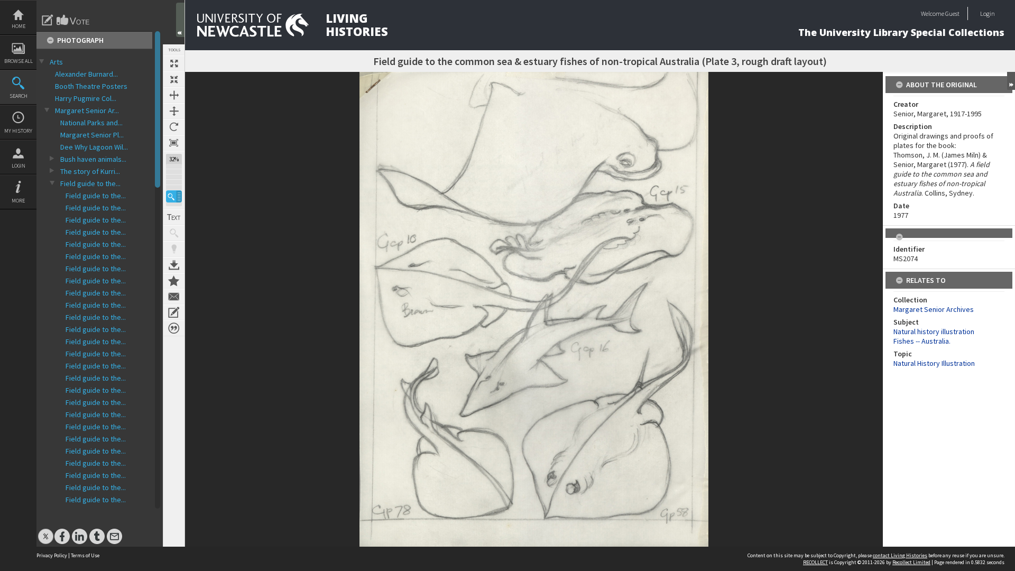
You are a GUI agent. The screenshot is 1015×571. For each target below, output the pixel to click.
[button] (174, 196)
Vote (73, 20)
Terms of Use (85, 555)
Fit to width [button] (173, 95)
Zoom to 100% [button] (173, 143)
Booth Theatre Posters (91, 86)
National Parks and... (91, 122)
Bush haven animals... (93, 159)
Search (18, 96)
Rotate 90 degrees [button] (173, 127)
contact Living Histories (900, 555)
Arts (56, 62)
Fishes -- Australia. (922, 341)
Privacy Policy (51, 555)
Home (18, 26)
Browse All (18, 61)
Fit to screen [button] (173, 79)
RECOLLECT (815, 562)
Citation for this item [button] (173, 328)
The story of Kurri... (90, 171)
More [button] (18, 200)
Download (173, 265)
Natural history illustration (933, 331)
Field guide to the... (90, 183)
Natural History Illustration (934, 363)
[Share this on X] (45, 531)
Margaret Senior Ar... (87, 110)
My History (18, 130)
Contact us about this (173, 297)
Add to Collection (173, 281)
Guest (952, 13)
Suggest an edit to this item (47, 20)
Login (18, 165)
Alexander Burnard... (86, 74)
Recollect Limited (911, 562)
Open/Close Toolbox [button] (180, 20)
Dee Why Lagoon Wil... (94, 147)
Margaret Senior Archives (933, 309)
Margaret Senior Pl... (92, 135)
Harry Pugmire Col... (85, 98)
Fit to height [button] (173, 111)
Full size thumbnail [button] (173, 63)
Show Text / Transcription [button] (173, 217)
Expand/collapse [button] (1011, 81)
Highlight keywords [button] (173, 249)
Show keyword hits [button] (173, 233)
